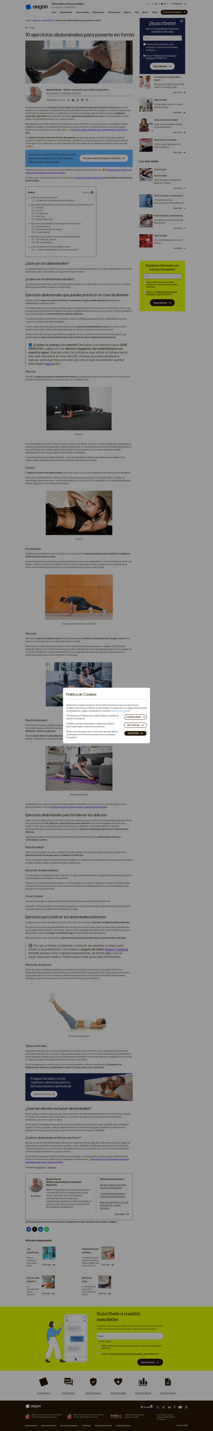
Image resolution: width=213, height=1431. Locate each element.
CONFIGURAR (133, 717)
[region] (106, 715)
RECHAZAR (133, 725)
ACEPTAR (133, 733)
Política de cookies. (120, 710)
